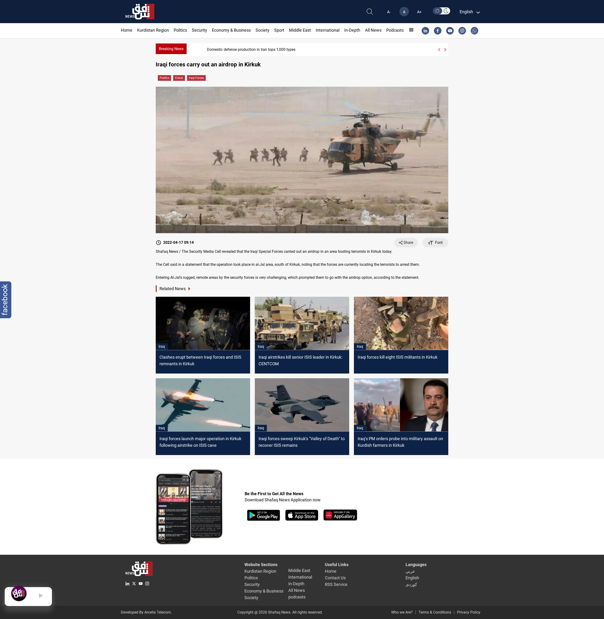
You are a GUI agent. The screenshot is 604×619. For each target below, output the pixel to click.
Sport (279, 30)
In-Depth (352, 30)
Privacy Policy (468, 612)
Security (199, 30)
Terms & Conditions (435, 612)
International (328, 30)
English (412, 577)
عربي (410, 571)
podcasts (395, 30)
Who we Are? (402, 612)
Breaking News (171, 49)
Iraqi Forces (196, 78)
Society (262, 30)
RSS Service (336, 584)
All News (373, 30)
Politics (180, 30)
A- (388, 12)
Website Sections (260, 564)
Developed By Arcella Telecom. (146, 612)
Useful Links (336, 564)
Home (126, 30)
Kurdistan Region (153, 30)
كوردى (411, 584)
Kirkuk (179, 78)
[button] (439, 49)
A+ (419, 12)
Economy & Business (231, 30)
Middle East (300, 30)
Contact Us (335, 577)
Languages (416, 564)
